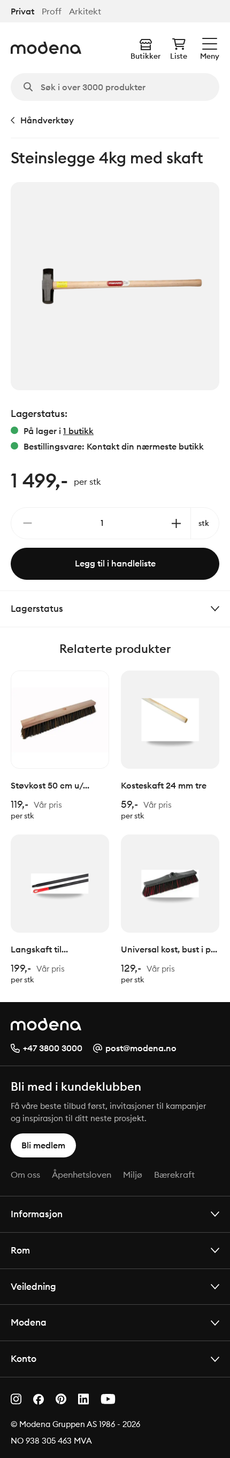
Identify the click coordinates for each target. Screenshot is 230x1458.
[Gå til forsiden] (46, 48)
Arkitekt (85, 11)
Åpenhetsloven (81, 1174)
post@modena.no (141, 1048)
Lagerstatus (37, 608)
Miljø (132, 1174)
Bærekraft (174, 1174)
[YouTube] (108, 1399)
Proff (52, 11)
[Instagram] (16, 1399)
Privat (22, 11)
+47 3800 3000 (52, 1048)
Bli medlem (43, 1145)
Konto (23, 1358)
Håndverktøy (47, 120)
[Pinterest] (61, 1399)
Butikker (145, 56)
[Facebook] (38, 1399)
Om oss (25, 1174)
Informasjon (37, 1213)
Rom (20, 1250)
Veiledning (33, 1286)
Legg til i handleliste (115, 563)
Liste (178, 56)
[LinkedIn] (83, 1399)
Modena (29, 1322)
